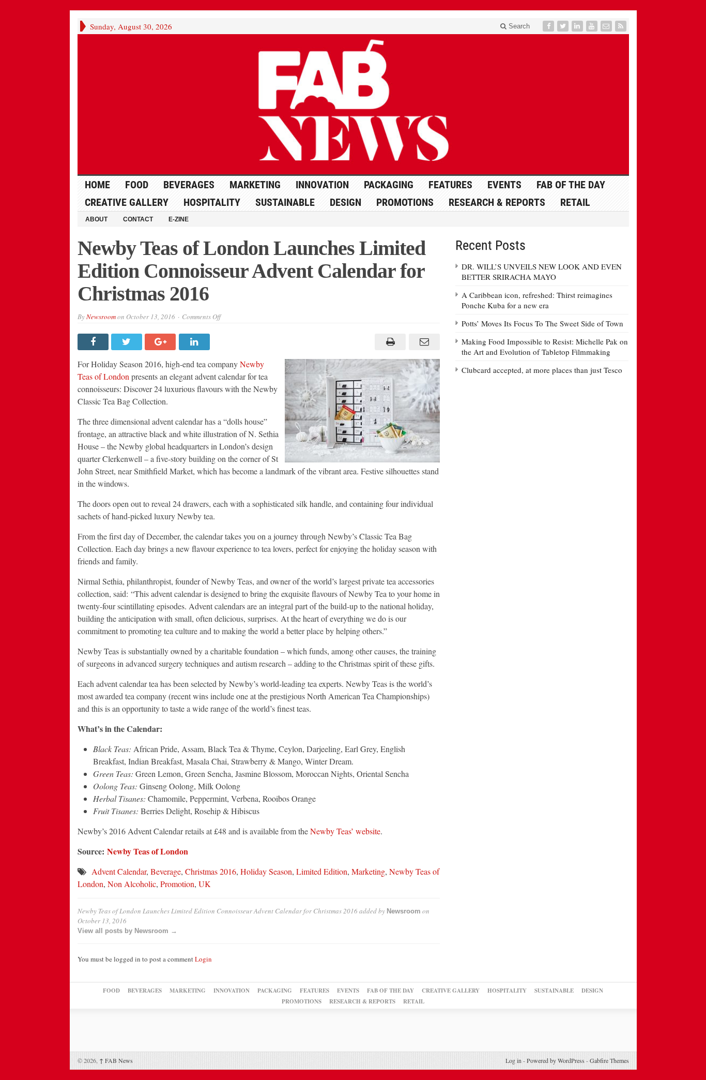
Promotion (177, 883)
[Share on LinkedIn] (195, 342)
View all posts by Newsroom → (127, 931)
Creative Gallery (126, 202)
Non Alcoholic (132, 883)
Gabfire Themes (609, 1060)
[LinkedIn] (578, 26)
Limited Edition (321, 871)
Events (504, 184)
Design (345, 202)
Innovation (322, 184)
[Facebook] (549, 26)
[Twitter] (564, 26)
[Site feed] (622, 26)
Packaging (388, 184)
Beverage (165, 871)
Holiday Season (266, 871)
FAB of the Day (570, 184)
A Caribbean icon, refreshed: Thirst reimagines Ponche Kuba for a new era (537, 300)
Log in (513, 1060)
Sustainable (285, 202)
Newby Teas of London (147, 851)
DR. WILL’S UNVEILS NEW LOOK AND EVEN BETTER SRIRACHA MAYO (542, 271)
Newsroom (101, 316)
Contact (138, 219)
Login (203, 959)
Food (136, 184)
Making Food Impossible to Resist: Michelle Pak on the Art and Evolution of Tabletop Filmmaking (545, 346)
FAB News (116, 1060)
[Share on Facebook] (94, 342)
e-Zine (178, 219)
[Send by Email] (422, 342)
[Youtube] (593, 26)
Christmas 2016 (210, 871)
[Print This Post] (389, 342)
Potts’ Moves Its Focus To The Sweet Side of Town (542, 323)
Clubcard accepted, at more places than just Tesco (542, 370)
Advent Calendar (118, 871)
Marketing (255, 184)
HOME (97, 184)
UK (204, 883)
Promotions (405, 202)
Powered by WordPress (556, 1060)
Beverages (188, 184)
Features (450, 184)
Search (518, 26)
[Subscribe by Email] (607, 26)
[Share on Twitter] (128, 342)
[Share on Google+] (161, 342)
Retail (575, 202)
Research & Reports (497, 202)
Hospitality (211, 202)
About (96, 219)
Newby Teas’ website (345, 831)
